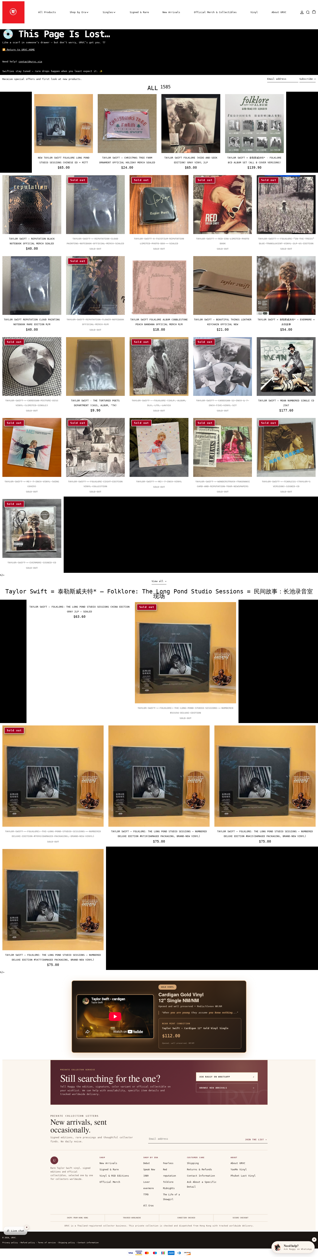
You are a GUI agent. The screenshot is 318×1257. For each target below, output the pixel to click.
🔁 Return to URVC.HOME (18, 49)
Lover (146, 1182)
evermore (148, 1188)
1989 (146, 1176)
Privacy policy (10, 1242)
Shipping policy (66, 1242)
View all (157, 581)
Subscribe (306, 79)
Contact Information (201, 1175)
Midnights (169, 1188)
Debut (146, 1163)
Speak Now (149, 1169)
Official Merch (110, 1182)
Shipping (193, 1163)
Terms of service (47, 1242)
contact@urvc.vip (30, 61)
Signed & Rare (109, 1169)
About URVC (238, 1163)
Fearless (168, 1163)
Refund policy (28, 1242)
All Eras (148, 1205)
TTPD (146, 1194)
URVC (13, 1237)
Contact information (88, 1242)
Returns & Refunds (199, 1169)
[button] (308, 12)
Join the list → (256, 1139)
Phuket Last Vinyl (243, 1175)
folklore (168, 1182)
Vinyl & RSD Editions (114, 1175)
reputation (169, 1176)
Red (165, 1169)
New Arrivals (108, 1163)
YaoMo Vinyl (239, 1169)
